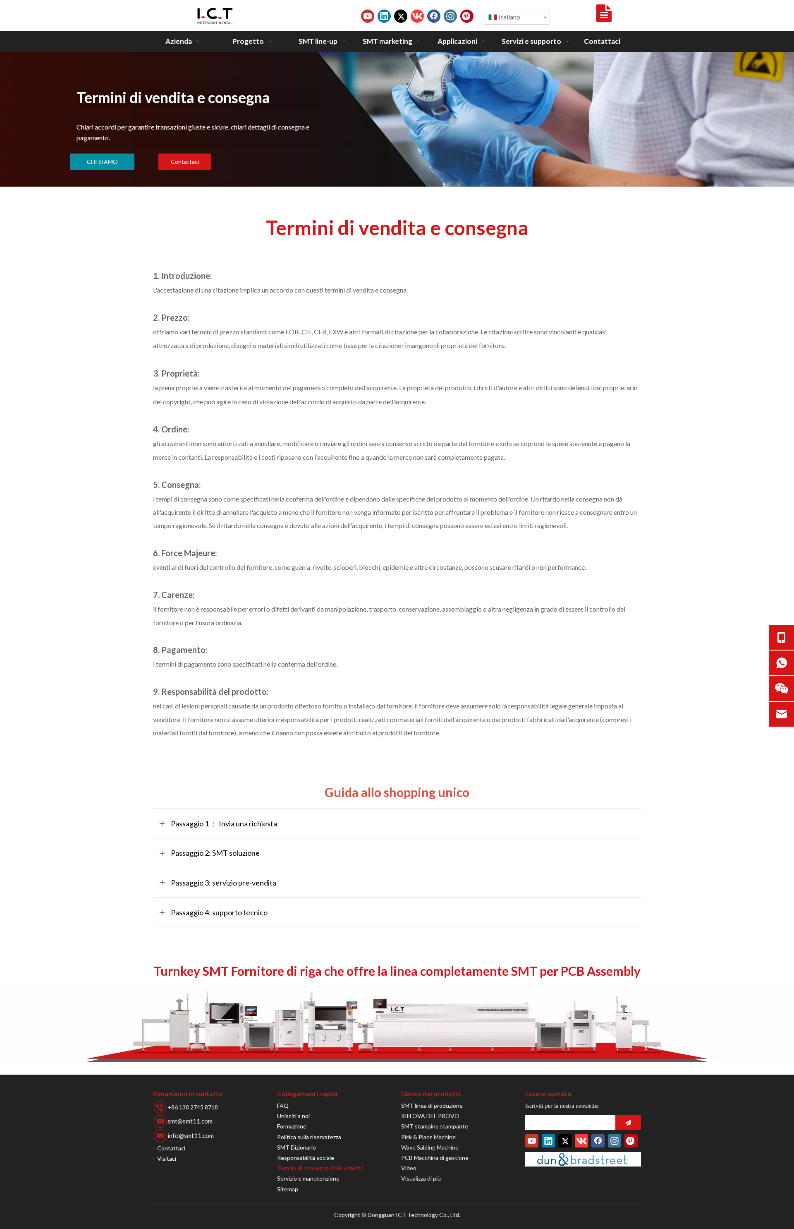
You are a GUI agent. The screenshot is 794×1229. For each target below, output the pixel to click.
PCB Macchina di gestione (435, 1157)
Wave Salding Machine (430, 1147)
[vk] (417, 16)
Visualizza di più (421, 1178)
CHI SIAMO (102, 161)
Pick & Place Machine (428, 1136)
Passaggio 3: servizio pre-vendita (223, 882)
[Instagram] (450, 16)
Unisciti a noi (293, 1115)
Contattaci (185, 161)
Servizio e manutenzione (308, 1178)
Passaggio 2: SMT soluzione (215, 852)
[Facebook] (433, 16)
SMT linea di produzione (432, 1105)
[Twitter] (400, 16)
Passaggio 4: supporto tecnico (219, 912)
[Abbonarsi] (628, 1122)
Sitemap (287, 1189)
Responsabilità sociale (305, 1157)
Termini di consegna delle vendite (320, 1167)
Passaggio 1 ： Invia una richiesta (224, 823)
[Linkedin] (384, 16)
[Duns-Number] (583, 1159)
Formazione (291, 1126)
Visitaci (166, 1158)
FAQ (283, 1105)
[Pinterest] (467, 16)
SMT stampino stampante (434, 1126)
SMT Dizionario (296, 1147)
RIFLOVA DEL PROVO (430, 1115)
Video (408, 1167)
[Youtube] (367, 16)
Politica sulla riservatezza (309, 1136)
